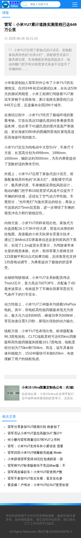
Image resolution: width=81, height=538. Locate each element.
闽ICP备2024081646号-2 (55, 531)
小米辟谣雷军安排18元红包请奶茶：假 (35, 459)
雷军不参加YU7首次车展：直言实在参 (35, 478)
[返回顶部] (72, 479)
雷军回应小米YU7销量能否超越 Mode (35, 452)
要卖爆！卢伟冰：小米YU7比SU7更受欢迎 (38, 485)
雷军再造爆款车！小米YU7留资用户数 (35, 472)
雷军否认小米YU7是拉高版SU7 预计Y (35, 433)
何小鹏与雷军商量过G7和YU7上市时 (34, 439)
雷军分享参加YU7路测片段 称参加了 (34, 427)
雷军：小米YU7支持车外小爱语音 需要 (35, 446)
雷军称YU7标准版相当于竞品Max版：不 (36, 465)
